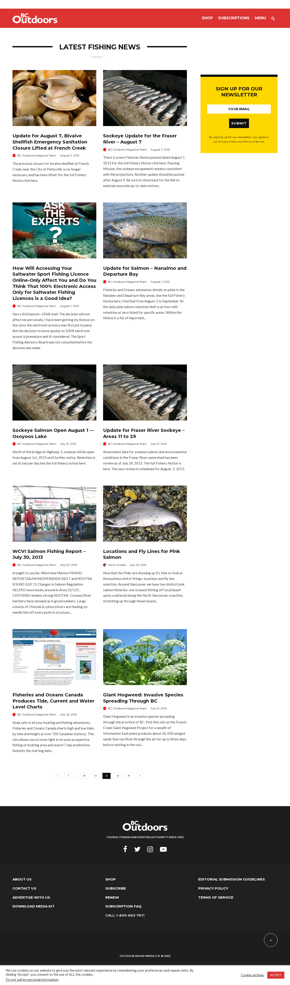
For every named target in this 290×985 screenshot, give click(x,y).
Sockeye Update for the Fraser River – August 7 (140, 139)
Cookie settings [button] (252, 975)
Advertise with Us (31, 897)
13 (117, 775)
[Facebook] (125, 849)
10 (84, 775)
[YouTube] (163, 849)
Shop (207, 18)
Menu (260, 18)
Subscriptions (233, 18)
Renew (112, 897)
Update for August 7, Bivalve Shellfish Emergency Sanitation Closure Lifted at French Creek (49, 142)
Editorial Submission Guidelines (231, 879)
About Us (21, 879)
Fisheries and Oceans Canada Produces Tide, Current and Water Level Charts (53, 701)
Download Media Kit (33, 906)
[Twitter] (137, 849)
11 (95, 775)
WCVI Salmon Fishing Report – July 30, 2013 (49, 554)
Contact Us (24, 888)
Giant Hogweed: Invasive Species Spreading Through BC (143, 698)
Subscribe (115, 888)
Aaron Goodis (117, 565)
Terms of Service (215, 897)
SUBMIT (239, 123)
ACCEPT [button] (276, 975)
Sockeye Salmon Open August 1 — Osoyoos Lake (53, 433)
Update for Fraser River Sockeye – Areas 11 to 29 (144, 433)
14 (129, 775)
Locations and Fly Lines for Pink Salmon (141, 554)
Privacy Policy (213, 888)
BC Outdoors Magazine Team (36, 155)
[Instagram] (150, 849)
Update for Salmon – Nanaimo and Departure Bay (144, 271)
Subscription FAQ (123, 906)
